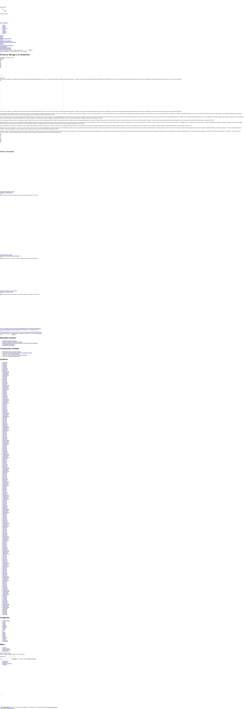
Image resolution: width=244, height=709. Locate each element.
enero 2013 (5, 549)
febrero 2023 (5, 410)
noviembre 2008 (6, 605)
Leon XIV (2, 45)
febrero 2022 (5, 424)
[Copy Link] (122, 67)
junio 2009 (5, 597)
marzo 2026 (5, 368)
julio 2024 (5, 391)
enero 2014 (5, 535)
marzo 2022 (5, 423)
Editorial (4, 26)
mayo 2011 (5, 570)
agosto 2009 (5, 594)
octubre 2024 (5, 387)
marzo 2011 (5, 573)
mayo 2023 (5, 407)
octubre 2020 (5, 442)
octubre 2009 (5, 592)
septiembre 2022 (6, 416)
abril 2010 (5, 585)
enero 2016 (5, 507)
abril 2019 (5, 463)
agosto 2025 (5, 376)
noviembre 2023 (6, 400)
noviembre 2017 (6, 482)
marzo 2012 (5, 559)
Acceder (4, 647)
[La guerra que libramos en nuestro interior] (21, 289)
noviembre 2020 (6, 441)
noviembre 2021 (6, 427)
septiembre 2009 (6, 593)
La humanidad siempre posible (6, 254)
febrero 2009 (5, 601)
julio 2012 (5, 554)
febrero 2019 (5, 465)
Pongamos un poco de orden (8, 345)
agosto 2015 (5, 513)
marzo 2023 (5, 409)
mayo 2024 (5, 393)
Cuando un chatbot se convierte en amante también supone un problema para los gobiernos (22, 328)
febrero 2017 (5, 493)
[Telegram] (122, 65)
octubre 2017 (5, 483)
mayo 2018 (5, 475)
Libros (7, 40)
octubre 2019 (5, 456)
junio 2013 (5, 543)
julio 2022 (5, 418)
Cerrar (4, 25)
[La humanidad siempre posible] (54, 253)
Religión (9, 38)
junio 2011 (5, 569)
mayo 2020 (5, 448)
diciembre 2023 (6, 399)
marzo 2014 (5, 533)
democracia (6, 45)
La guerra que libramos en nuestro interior (8, 290)
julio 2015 (5, 514)
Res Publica (5, 28)
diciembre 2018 (6, 467)
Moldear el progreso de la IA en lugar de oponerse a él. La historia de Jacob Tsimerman (20, 343)
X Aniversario (5, 641)
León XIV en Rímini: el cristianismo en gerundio (12, 342)
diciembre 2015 (6, 509)
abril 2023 (5, 408)
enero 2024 (5, 397)
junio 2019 (5, 460)
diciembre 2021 (6, 426)
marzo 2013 (5, 546)
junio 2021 (5, 433)
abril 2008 (5, 613)
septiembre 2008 (6, 607)
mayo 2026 (5, 365)
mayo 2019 (5, 462)
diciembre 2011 (6, 562)
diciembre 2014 (6, 522)
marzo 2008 (5, 614)
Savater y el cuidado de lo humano (20, 355)
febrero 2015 (5, 520)
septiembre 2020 (6, 443)
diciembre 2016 (6, 495)
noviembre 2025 (6, 372)
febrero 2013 (5, 548)
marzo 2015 (5, 519)
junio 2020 (5, 447)
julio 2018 (5, 473)
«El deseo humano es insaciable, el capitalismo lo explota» (20, 352)
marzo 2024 (5, 395)
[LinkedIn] (122, 62)
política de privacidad (31, 658)
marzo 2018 (5, 478)
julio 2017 (5, 487)
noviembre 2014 (6, 523)
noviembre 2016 (6, 496)
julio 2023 (5, 404)
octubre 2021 (5, 428)
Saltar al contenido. (4, 22)
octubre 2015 (5, 511)
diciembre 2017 (6, 481)
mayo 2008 (5, 612)
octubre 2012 (5, 552)
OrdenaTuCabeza (10, 708)
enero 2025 (5, 384)
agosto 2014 (5, 527)
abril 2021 (5, 435)
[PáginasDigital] (12, 20)
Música (10, 40)
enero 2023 (5, 411)
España (5, 49)
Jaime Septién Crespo (7, 351)
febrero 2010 (5, 588)
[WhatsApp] (122, 64)
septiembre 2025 (6, 375)
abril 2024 (5, 394)
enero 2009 (5, 603)
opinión (5, 46)
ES (3, 9)
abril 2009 (5, 599)
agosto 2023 (5, 403)
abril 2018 (5, 477)
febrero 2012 (5, 560)
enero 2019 (5, 466)
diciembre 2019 (6, 454)
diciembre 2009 (6, 590)
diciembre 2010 (6, 576)
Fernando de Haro (9, 255)
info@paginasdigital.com (52, 707)
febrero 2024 (5, 396)
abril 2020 (5, 449)
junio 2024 (5, 392)
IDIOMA (2, 656)
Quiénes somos (6, 661)
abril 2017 (5, 490)
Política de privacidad (7, 663)
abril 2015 (5, 518)
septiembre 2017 (6, 485)
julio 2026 (5, 363)
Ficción (4, 40)
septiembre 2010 (6, 580)
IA (12, 42)
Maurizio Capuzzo (9, 291)
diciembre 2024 (6, 385)
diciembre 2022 (6, 412)
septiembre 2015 (6, 512)
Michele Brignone (9, 192)
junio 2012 (5, 556)
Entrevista (5, 47)
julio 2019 (5, 459)
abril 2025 (5, 380)
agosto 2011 (5, 567)
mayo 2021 (5, 434)
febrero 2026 (5, 369)
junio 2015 (5, 515)
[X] (122, 61)
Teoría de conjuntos (17, 351)
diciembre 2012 (6, 550)
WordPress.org (5, 650)
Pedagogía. (9, 47)
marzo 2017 (5, 491)
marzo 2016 (5, 505)
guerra (1, 47)
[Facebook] (122, 60)
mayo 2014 (5, 530)
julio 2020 (5, 446)
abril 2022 (5, 422)
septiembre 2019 (6, 457)
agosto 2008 (5, 608)
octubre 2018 (5, 470)
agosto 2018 (5, 472)
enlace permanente (38, 333)
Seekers (4, 33)
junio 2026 (5, 364)
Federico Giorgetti (15, 329)
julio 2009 (5, 596)
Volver (25, 51)
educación (2, 49)
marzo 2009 (5, 600)
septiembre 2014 (6, 526)
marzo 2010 (5, 586)
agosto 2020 (5, 444)
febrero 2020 (5, 451)
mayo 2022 (5, 420)
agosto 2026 (5, 362)
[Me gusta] (0, 75)
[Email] (122, 66)
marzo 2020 (5, 450)
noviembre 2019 (6, 455)
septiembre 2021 (6, 430)
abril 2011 (5, 572)
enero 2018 (5, 480)
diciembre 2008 (6, 604)
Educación (10, 42)
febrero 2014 (5, 534)
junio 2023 (5, 406)
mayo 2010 (5, 584)
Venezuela (9, 49)
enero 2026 (5, 370)
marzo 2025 (5, 381)
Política (6, 38)
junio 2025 (5, 378)
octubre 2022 (5, 415)
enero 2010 (5, 589)
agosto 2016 (5, 499)
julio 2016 (5, 501)
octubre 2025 (5, 373)
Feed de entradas (6, 648)
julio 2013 (5, 542)
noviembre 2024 (6, 386)
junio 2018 (5, 474)
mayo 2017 (5, 489)
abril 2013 (5, 545)
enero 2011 (5, 575)
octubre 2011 (5, 565)
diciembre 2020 (6, 440)
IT (5, 11)
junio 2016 (5, 502)
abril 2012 (5, 558)
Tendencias (5, 31)
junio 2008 (5, 611)
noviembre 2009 (6, 591)
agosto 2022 (5, 417)
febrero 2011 (5, 574)
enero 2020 (5, 452)
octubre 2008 (5, 606)
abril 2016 (5, 504)
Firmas (4, 27)
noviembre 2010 (6, 577)
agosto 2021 (5, 431)
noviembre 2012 (6, 551)
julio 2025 (5, 377)
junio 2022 (5, 419)
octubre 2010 (5, 578)
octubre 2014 (5, 525)
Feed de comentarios (7, 649)
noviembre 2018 (6, 469)
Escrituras (4, 627)
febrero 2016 (5, 506)
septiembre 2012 (6, 553)
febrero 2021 (5, 438)
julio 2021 (5, 432)
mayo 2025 (5, 379)
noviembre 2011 (6, 564)
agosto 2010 (5, 581)
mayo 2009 (5, 598)
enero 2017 (5, 494)
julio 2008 (5, 609)
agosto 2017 (5, 486)
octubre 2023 (5, 401)
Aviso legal (5, 662)
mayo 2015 (5, 517)
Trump (2, 46)
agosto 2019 (5, 458)
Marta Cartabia (16, 255)
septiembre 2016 (6, 498)
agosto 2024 (5, 389)
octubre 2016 (5, 497)
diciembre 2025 (6, 371)
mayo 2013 (5, 544)
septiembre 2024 (6, 388)
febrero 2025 (5, 383)
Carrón (4, 29)
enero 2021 (5, 439)
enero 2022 (5, 425)
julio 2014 (5, 528)
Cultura (4, 30)
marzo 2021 (5, 436)
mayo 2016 (5, 503)
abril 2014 (5, 531)
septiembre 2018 (6, 471)
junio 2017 (5, 488)
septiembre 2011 (6, 566)
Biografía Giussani (6, 620)
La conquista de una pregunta (13, 356)
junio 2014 (5, 529)
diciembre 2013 (6, 536)
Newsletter (5, 664)
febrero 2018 (5, 479)
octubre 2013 (5, 538)
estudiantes (11, 45)
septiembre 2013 (6, 540)
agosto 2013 (5, 541)
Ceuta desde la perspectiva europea (7, 191)
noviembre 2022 (6, 414)
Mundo (4, 633)
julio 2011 (5, 568)
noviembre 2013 (6, 537)
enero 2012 (5, 561)
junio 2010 (5, 583)
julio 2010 (5, 582)
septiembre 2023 (6, 402)
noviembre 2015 (6, 510)
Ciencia (6, 42)
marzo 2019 (5, 464)
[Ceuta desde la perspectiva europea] (27, 190)
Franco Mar (5, 352)
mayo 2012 (5, 557)
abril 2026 (5, 367)
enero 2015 (5, 521)
